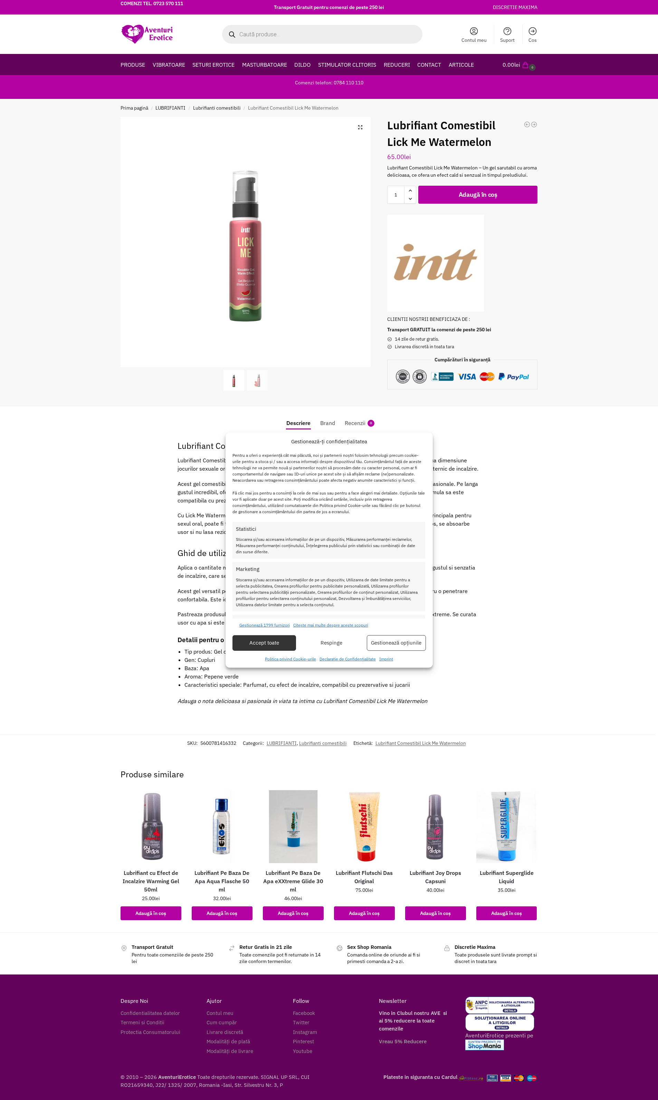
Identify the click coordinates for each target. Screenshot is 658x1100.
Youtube (302, 1051)
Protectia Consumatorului (150, 1032)
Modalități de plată (228, 1041)
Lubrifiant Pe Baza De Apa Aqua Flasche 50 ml (221, 881)
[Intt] (435, 263)
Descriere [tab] (298, 422)
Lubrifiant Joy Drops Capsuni (435, 877)
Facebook (304, 1013)
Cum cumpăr (222, 1022)
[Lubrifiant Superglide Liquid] (506, 826)
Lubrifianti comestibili (217, 108)
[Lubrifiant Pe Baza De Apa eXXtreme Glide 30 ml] (293, 826)
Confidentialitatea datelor (150, 1013)
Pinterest (303, 1041)
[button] (520, 64)
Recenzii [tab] (358, 422)
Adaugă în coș (478, 194)
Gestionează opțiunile (396, 642)
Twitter (301, 1022)
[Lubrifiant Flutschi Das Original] (364, 826)
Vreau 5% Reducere (403, 1041)
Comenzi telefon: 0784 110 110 (329, 83)
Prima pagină (134, 108)
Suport (507, 40)
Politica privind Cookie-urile (290, 659)
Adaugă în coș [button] (150, 913)
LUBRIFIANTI (170, 108)
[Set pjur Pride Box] (527, 124)
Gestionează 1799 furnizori (264, 625)
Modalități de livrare (230, 1051)
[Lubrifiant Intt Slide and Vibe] (534, 124)
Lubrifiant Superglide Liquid (507, 877)
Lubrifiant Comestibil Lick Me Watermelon (420, 743)
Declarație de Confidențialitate (348, 659)
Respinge (331, 642)
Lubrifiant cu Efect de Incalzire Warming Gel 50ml (151, 881)
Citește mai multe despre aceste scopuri (330, 625)
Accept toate (264, 642)
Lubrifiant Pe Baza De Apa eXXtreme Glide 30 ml (293, 881)
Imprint (386, 659)
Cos (532, 40)
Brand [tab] (327, 422)
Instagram (305, 1032)
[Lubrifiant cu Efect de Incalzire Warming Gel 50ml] (151, 826)
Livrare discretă (225, 1032)
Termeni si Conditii (142, 1022)
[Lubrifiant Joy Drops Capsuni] (435, 826)
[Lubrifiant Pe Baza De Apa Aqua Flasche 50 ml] (222, 826)
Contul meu (474, 40)
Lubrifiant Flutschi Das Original (364, 877)
